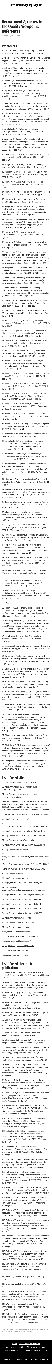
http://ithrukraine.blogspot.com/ (15, 950)
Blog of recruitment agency (37, 1347)
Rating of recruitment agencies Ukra (37, 1329)
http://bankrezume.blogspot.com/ (16, 941)
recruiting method (20, 1331)
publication (16, 1329)
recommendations (8, 1331)
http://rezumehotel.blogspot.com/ (16, 932)
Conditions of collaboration (29, 1344)
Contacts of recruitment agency (36, 1350)
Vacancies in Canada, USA (14, 1347)
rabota (22, 1329)
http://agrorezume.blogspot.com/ (16, 955)
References (30, 1331)
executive (9, 1329)
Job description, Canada (13, 1350)
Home (14, 1344)
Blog (18, 36)
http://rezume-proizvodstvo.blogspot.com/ (20, 936)
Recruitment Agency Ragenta (26, 5)
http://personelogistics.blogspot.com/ (18, 946)
